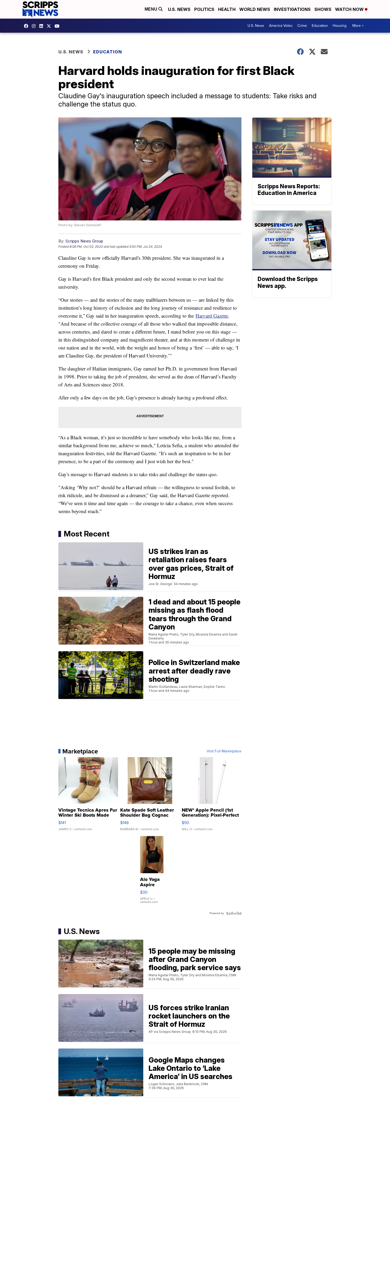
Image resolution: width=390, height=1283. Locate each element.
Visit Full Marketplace (224, 751)
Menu (151, 9)
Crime (302, 25)
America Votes (281, 25)
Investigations (292, 9)
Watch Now (350, 9)
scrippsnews (27, 26)
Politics (204, 9)
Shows (322, 9)
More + (358, 25)
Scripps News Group (84, 241)
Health (227, 9)
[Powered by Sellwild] (233, 913)
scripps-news (42, 26)
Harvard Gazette (212, 315)
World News (254, 9)
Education (320, 25)
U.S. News (179, 9)
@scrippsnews (58, 26)
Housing (339, 25)
